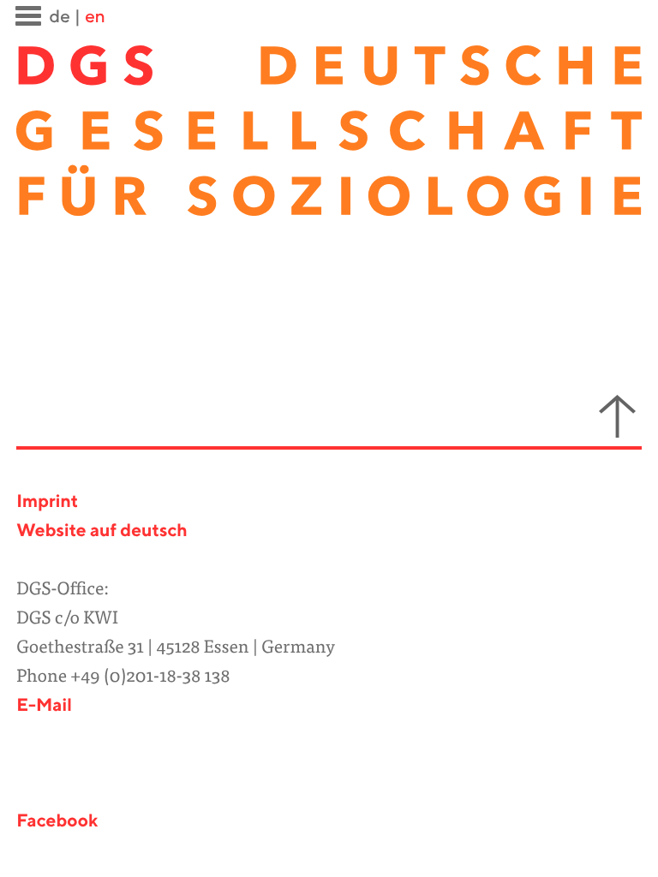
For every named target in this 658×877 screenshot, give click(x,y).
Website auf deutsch (102, 531)
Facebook (57, 822)
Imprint (47, 502)
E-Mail (44, 706)
